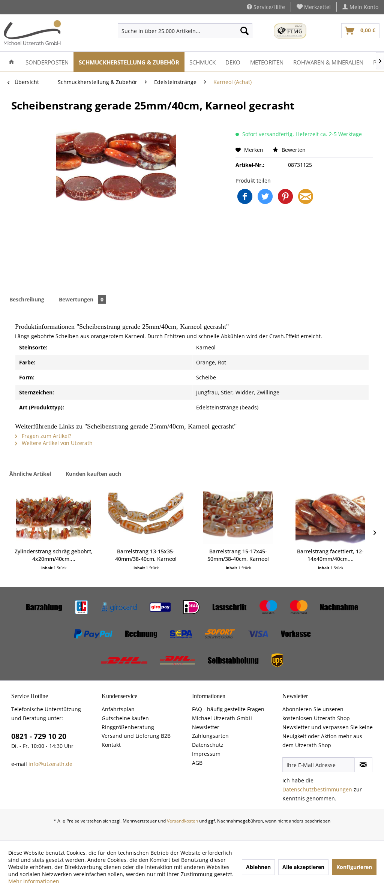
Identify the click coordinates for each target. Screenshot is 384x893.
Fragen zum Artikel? (45, 435)
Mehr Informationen (33, 881)
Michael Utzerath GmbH (222, 718)
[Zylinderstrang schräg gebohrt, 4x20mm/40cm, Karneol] (53, 517)
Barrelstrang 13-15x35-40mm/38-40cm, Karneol (146, 555)
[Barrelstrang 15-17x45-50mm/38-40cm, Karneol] (238, 517)
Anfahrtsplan (118, 709)
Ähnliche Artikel (30, 473)
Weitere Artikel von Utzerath (56, 442)
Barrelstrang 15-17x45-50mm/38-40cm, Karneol (238, 555)
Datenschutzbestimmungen (317, 789)
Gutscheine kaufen (125, 718)
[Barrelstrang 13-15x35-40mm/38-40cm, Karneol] (145, 517)
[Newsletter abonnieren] (363, 764)
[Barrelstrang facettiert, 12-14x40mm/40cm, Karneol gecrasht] (330, 517)
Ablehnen (258, 867)
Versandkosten (182, 821)
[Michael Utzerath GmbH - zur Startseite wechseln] (32, 32)
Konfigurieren (354, 867)
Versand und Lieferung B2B (136, 735)
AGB (197, 762)
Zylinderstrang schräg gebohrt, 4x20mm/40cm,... (54, 555)
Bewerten (293, 149)
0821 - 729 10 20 (38, 736)
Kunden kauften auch (93, 473)
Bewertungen (81, 299)
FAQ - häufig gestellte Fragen (228, 709)
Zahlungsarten (210, 735)
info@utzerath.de (50, 763)
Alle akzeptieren (303, 867)
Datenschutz (208, 744)
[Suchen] (244, 30)
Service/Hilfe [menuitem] (268, 6)
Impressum (206, 753)
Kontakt (111, 744)
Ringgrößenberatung (128, 727)
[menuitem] (314, 7)
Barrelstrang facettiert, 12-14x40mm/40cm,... (330, 555)
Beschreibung (26, 299)
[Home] (11, 62)
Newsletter (205, 727)
